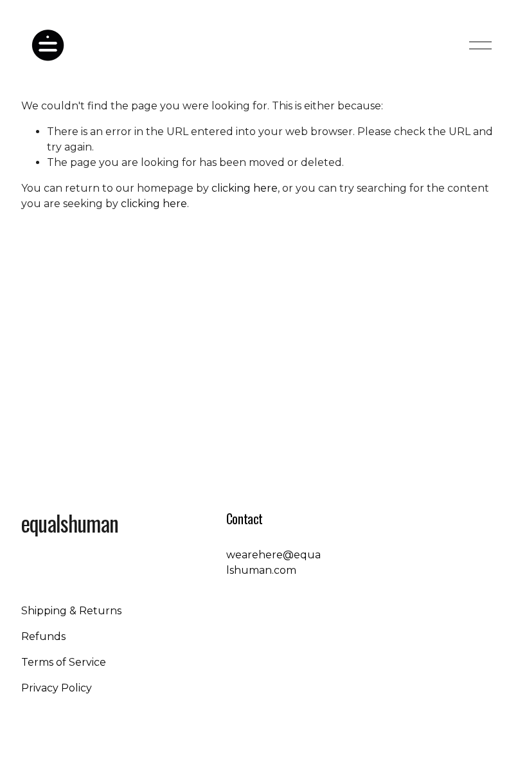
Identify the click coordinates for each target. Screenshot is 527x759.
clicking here (244, 188)
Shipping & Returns (71, 611)
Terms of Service (63, 662)
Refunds (43, 636)
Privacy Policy (56, 688)
